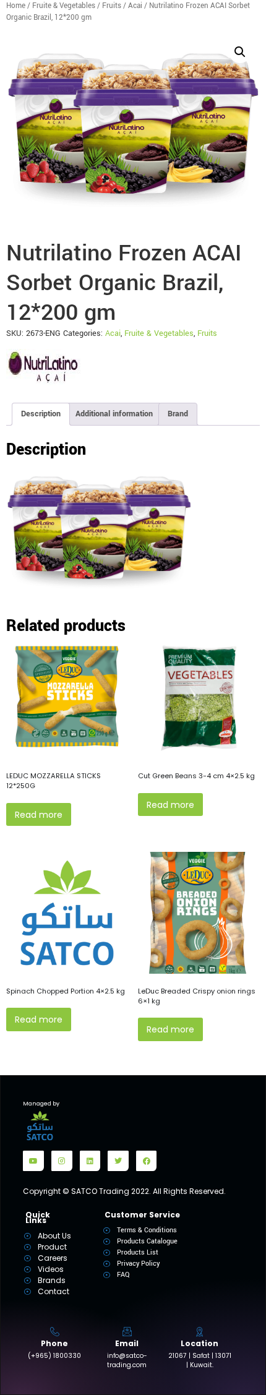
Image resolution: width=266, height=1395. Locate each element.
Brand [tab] (178, 413)
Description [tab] (41, 413)
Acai (135, 6)
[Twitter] (118, 1161)
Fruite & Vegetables (63, 6)
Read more (38, 815)
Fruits (111, 6)
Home (15, 6)
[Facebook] (146, 1161)
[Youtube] (33, 1161)
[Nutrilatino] (43, 367)
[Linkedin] (90, 1161)
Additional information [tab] (114, 413)
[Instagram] (61, 1161)
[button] (240, 52)
